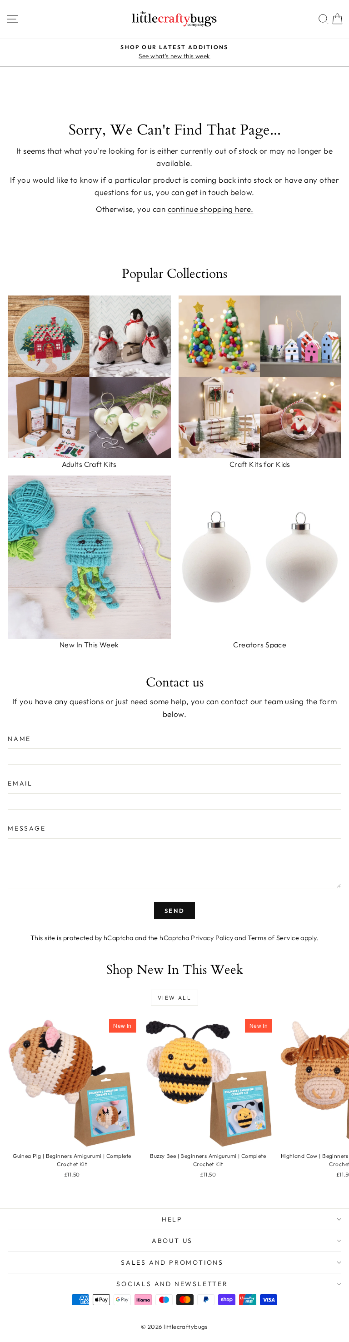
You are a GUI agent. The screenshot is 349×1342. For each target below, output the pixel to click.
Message (27, 828)
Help (172, 1219)
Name (19, 739)
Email (20, 783)
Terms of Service (273, 938)
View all (174, 997)
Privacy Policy (212, 938)
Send (174, 910)
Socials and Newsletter (172, 1284)
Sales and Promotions (172, 1262)
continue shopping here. (211, 209)
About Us (172, 1241)
